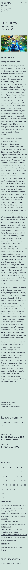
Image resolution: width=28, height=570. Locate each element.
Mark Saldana (7, 404)
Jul (4, 498)
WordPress (18, 563)
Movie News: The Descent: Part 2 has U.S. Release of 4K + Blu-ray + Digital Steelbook (13, 516)
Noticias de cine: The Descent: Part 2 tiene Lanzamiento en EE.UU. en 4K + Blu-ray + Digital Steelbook (13, 508)
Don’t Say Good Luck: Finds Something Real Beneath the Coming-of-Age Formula (13, 524)
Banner (13, 406)
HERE (4, 550)
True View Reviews (10, 559)
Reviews (17, 406)
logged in (14, 422)
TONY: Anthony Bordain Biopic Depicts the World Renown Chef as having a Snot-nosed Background (14, 537)
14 (17, 480)
